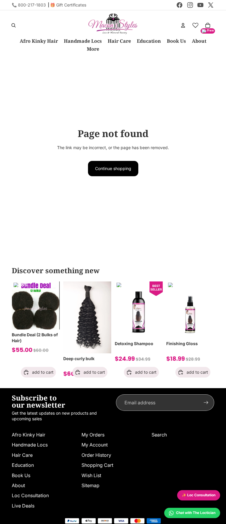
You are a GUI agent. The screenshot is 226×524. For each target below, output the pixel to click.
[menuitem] (93, 49)
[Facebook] (179, 5)
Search (159, 435)
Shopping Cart (97, 465)
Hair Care (22, 455)
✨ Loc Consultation (198, 495)
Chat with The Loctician (195, 512)
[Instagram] (190, 5)
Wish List (91, 475)
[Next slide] (53, 305)
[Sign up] (206, 402)
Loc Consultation (30, 495)
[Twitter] (210, 5)
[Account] (183, 25)
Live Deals (23, 506)
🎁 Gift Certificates (68, 4)
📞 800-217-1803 (29, 4)
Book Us (21, 475)
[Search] (13, 25)
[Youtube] (200, 5)
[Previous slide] (18, 305)
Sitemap (90, 485)
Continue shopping (113, 168)
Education (23, 465)
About (18, 485)
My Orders (93, 435)
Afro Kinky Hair (28, 435)
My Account (95, 445)
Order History (96, 455)
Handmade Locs (30, 445)
